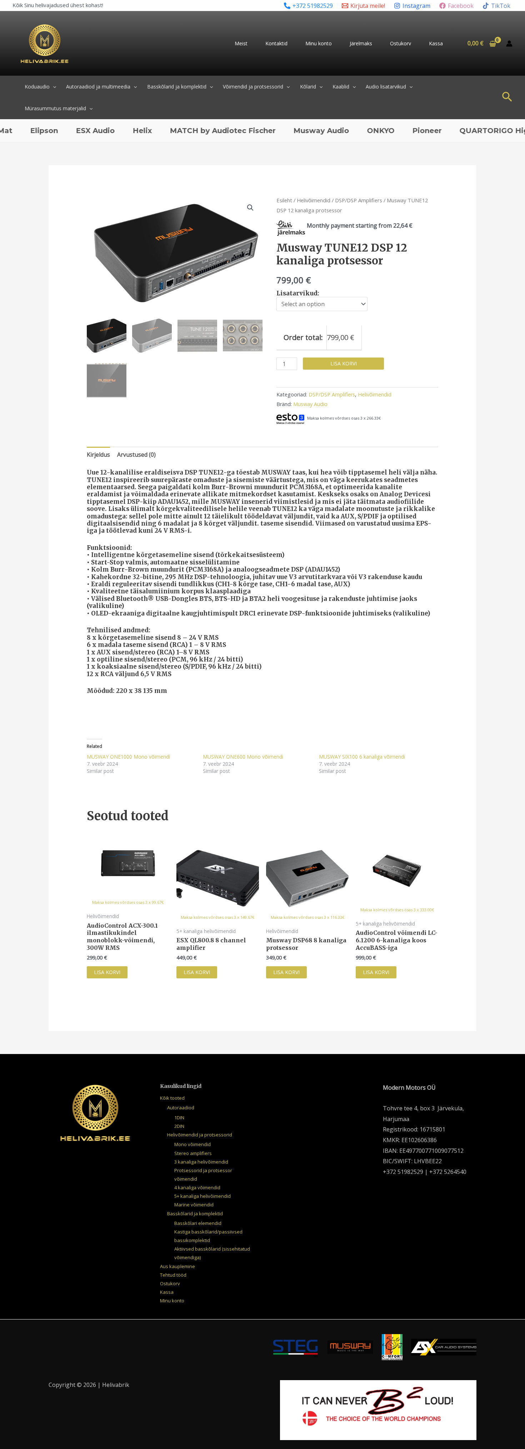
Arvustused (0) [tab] (136, 454)
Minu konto (318, 43)
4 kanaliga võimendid (197, 1187)
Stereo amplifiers (193, 1153)
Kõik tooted (172, 1098)
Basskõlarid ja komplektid (176, 86)
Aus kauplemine (177, 1266)
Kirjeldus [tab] (98, 454)
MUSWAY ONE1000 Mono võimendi (128, 756)
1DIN (179, 1117)
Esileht (284, 200)
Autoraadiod (180, 1107)
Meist (241, 43)
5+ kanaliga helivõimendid (202, 1196)
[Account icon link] (509, 43)
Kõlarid (308, 86)
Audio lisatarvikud (386, 86)
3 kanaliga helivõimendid (201, 1162)
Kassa (436, 43)
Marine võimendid (194, 1204)
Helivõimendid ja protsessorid (199, 1134)
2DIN (179, 1126)
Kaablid (340, 86)
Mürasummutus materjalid (55, 108)
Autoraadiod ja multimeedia (98, 86)
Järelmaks (361, 43)
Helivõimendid (313, 200)
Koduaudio (37, 86)
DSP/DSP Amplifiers (358, 200)
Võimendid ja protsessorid (253, 86)
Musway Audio (310, 404)
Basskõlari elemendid (197, 1223)
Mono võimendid (192, 1144)
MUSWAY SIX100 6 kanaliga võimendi (362, 756)
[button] (53, 86)
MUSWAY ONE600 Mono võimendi (243, 756)
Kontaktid (276, 43)
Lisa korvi (343, 363)
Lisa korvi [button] (107, 972)
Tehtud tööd (173, 1275)
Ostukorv (400, 43)
